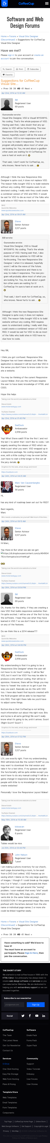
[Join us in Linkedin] (44, 1016)
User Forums (32, 1079)
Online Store (41, 1122)
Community (32, 1058)
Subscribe (34, 69)
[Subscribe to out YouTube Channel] (37, 1016)
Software (31, 1030)
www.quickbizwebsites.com (12, 210)
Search (8, 69)
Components (8, 1113)
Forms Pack (32, 1040)
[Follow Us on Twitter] (23, 1016)
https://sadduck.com (9, 472)
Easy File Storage (10, 1074)
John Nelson (21, 854)
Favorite (9, 75)
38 (10, 88)
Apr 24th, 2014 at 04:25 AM (14, 476)
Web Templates (10, 1097)
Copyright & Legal (41, 1126)
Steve (18, 221)
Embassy (30, 1074)
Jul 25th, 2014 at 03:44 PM (13, 848)
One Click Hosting (11, 1069)
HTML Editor (8, 978)
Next (27, 88)
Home (4, 36)
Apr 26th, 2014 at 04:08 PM (14, 645)
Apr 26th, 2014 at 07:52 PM (14, 737)
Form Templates (10, 1107)
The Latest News (10, 1040)
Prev (5, 88)
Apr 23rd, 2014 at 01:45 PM (13, 418)
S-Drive (6, 1064)
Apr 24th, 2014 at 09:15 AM (14, 521)
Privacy (6, 1131)
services (36, 981)
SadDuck (19, 425)
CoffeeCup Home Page (24, 1122)
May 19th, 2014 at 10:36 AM (14, 820)
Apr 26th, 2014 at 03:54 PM (14, 587)
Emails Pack (32, 1035)
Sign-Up (35, 1005)
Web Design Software (10, 1126)
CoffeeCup (8, 1030)
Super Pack (32, 1045)
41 (22, 88)
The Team (7, 1035)
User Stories (32, 1084)
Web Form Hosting (11, 1079)
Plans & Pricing (9, 1084)
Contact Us (8, 1050)
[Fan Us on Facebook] (30, 1016)
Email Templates (10, 1102)
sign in (11, 55)
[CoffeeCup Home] (26, 4)
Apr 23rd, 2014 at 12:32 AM (13, 93)
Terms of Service (27, 1138)
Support (30, 1064)
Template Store (10, 1092)
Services (7, 1058)
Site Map (15, 1131)
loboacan (19, 826)
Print (20, 69)
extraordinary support (28, 987)
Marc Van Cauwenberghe (27, 482)
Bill (16, 100)
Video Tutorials (33, 1069)
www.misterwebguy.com (11, 407)
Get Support (26, 1126)
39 (14, 88)
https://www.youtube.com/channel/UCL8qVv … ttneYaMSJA (24, 414)
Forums (12, 36)
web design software (18, 981)
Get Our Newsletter (11, 1045)
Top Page (8, 1122)
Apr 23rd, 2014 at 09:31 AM (13, 214)
